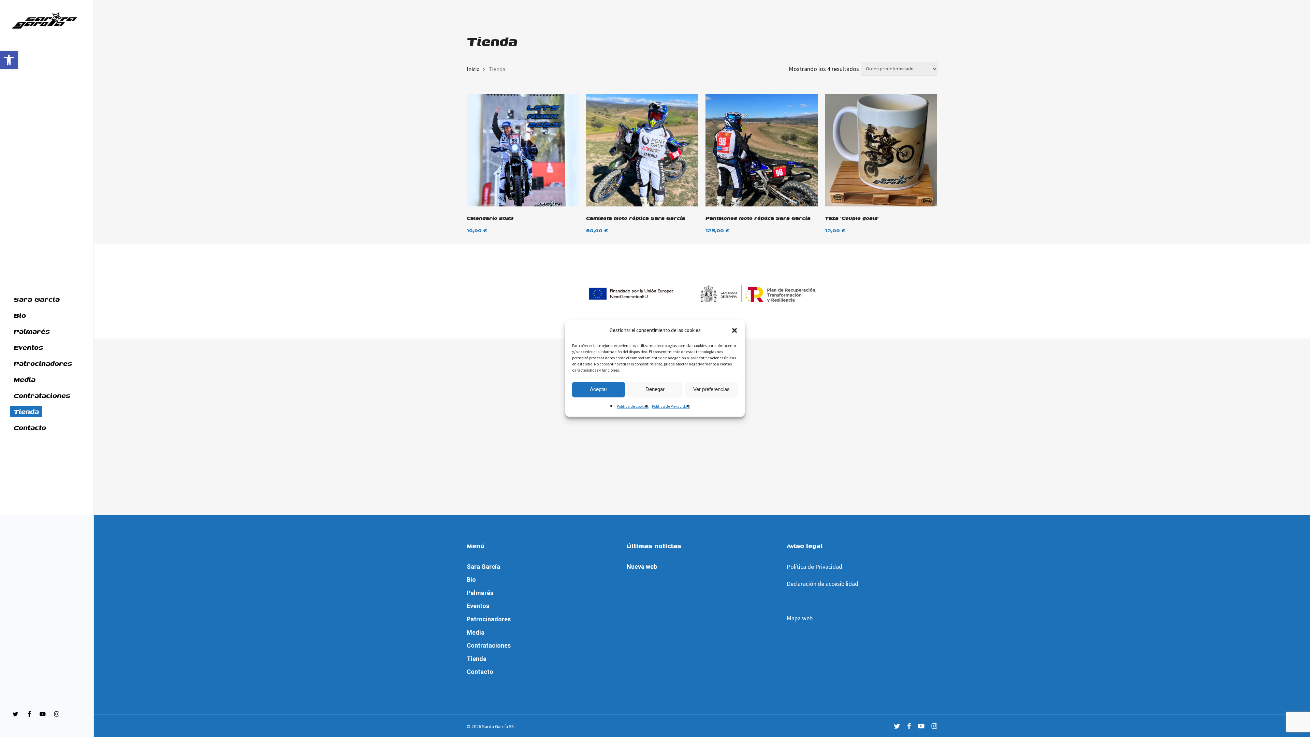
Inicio (473, 69)
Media (475, 632)
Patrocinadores (489, 619)
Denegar (655, 389)
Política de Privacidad (671, 406)
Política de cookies (633, 406)
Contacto (480, 671)
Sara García (483, 566)
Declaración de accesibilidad (822, 584)
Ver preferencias (711, 389)
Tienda (476, 658)
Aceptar (598, 389)
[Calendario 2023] (523, 150)
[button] (9, 60)
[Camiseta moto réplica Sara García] (642, 150)
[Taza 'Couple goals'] (881, 150)
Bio (471, 579)
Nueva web (642, 566)
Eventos (478, 605)
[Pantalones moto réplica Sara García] (761, 150)
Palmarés (480, 592)
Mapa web (800, 618)
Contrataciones (489, 645)
